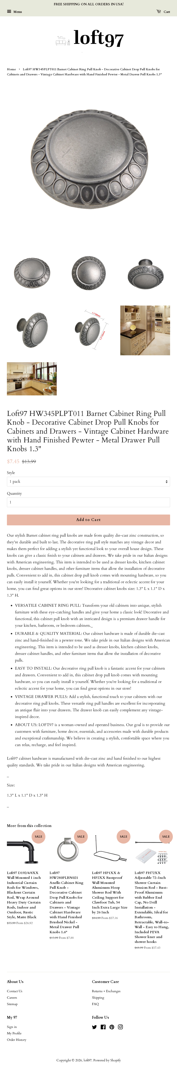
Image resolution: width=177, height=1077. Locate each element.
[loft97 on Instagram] (120, 1028)
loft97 (87, 1060)
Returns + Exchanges (106, 991)
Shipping (98, 997)
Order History (16, 1040)
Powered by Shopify (107, 1060)
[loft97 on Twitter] (94, 1028)
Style (11, 472)
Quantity (14, 493)
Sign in (12, 1027)
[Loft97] (88, 40)
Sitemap (12, 1004)
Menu (17, 12)
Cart (166, 12)
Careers (12, 997)
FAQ (95, 1004)
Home (11, 69)
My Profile (14, 1033)
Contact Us (14, 991)
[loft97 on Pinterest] (111, 1028)
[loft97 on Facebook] (103, 1028)
